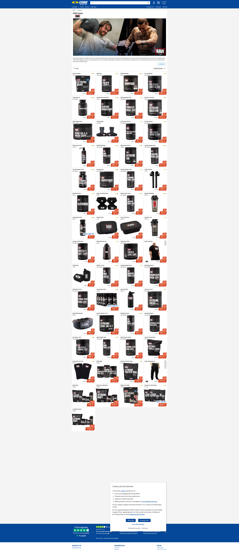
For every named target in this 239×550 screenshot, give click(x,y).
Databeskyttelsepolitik (137, 514)
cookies (123, 491)
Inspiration (93, 7)
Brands (87, 7)
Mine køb (158, 7)
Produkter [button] (74, 7)
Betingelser (145, 528)
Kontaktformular (76, 548)
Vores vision (160, 548)
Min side (165, 7)
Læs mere (161, 64)
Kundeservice (150, 7)
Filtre (119, 68)
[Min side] (153, 3)
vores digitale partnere (149, 501)
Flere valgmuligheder (138, 524)
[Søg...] (148, 3)
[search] (120, 2)
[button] (161, 3)
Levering (116, 548)
